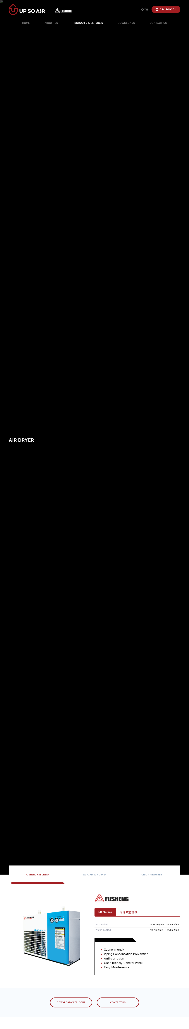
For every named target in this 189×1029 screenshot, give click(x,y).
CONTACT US (158, 22)
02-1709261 (168, 9)
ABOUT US (51, 22)
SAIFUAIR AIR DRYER (94, 874)
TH (146, 9)
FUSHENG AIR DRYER (37, 874)
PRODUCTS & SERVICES (88, 22)
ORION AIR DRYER (151, 874)
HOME (26, 22)
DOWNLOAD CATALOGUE (71, 1002)
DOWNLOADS (126, 22)
